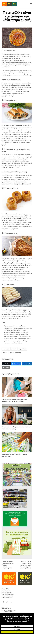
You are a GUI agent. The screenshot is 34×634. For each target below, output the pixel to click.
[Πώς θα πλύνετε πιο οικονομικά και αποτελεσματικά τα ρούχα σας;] (17, 387)
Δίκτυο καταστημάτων (7, 595)
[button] (31, 4)
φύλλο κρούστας (15, 352)
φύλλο (5, 352)
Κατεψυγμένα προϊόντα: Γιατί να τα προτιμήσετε (14, 455)
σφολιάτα (22, 349)
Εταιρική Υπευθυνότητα (7, 594)
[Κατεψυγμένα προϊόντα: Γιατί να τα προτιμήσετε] (17, 442)
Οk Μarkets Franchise (7, 592)
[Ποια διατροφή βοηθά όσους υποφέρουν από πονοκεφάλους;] (17, 414)
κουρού (14, 349)
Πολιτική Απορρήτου (7, 597)
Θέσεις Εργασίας (6, 591)
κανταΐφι (6, 349)
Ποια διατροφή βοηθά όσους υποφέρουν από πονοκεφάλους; (16, 428)
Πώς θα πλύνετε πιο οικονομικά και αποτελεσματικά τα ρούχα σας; (14, 400)
